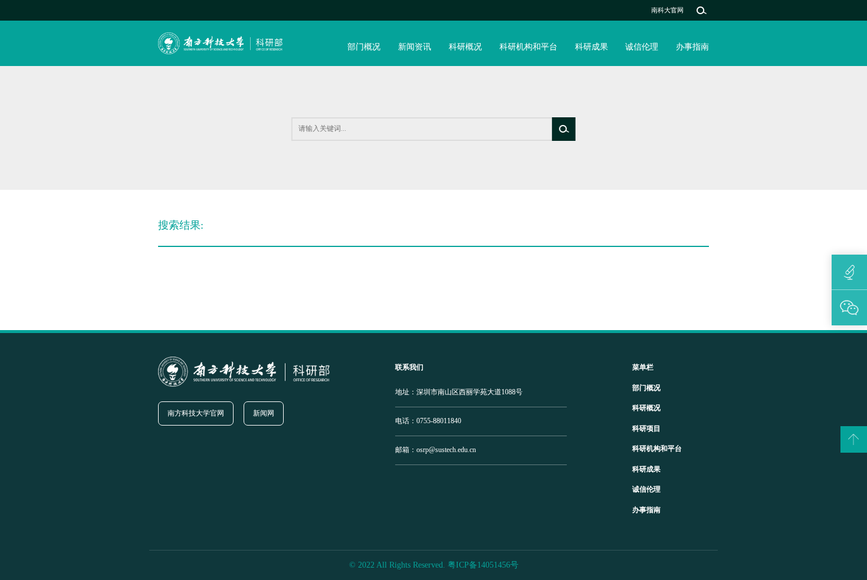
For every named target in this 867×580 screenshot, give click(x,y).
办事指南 (692, 46)
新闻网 (263, 413)
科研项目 (646, 428)
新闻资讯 (414, 46)
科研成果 (591, 46)
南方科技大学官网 (196, 413)
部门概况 (363, 46)
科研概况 (465, 46)
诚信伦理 (641, 46)
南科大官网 (667, 10)
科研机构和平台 (528, 46)
